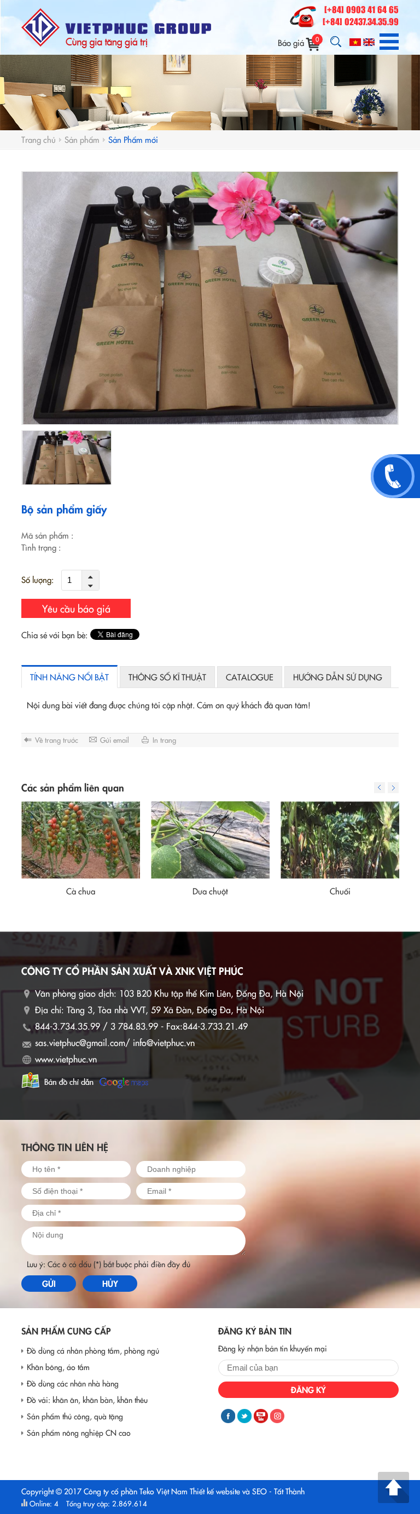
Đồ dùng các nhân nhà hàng (73, 1383)
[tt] (244, 1416)
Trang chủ (38, 139)
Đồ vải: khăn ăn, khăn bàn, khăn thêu (87, 1399)
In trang (164, 739)
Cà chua (80, 891)
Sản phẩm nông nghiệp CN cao (79, 1432)
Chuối (340, 891)
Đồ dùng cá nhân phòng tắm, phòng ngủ (93, 1350)
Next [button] (393, 787)
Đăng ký (308, 1389)
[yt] (261, 1416)
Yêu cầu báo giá (76, 608)
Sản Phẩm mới (133, 139)
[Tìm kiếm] (336, 42)
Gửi (49, 1283)
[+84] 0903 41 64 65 (361, 10)
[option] (210, 298)
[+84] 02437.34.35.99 (361, 22)
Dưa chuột (210, 891)
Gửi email (114, 739)
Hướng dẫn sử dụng (337, 677)
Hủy (110, 1283)
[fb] (228, 1416)
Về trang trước (56, 739)
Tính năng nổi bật (69, 677)
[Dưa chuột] (210, 840)
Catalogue (249, 677)
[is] (277, 1416)
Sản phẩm (82, 139)
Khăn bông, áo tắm (58, 1366)
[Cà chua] (80, 840)
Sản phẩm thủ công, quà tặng (75, 1416)
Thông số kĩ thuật (167, 677)
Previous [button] (379, 787)
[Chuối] (340, 840)
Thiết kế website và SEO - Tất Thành (247, 1491)
